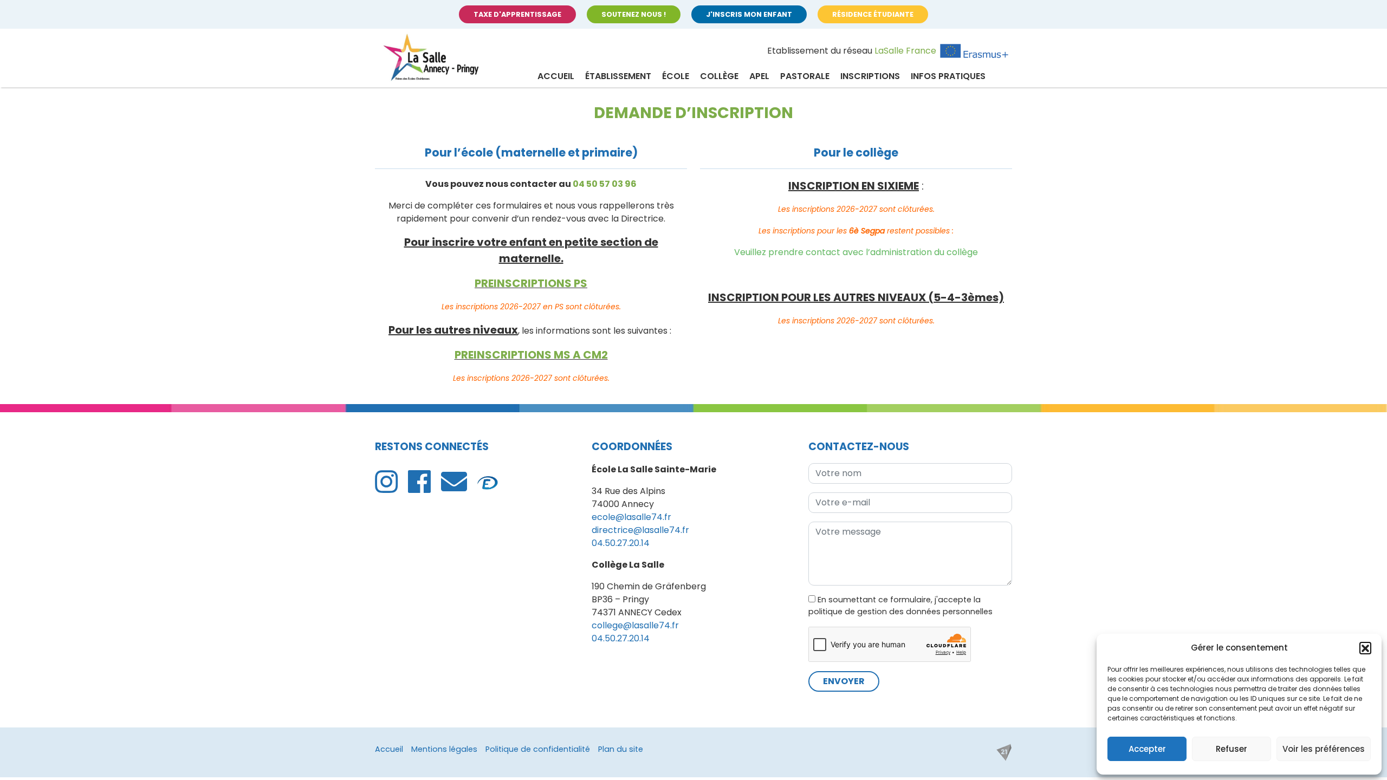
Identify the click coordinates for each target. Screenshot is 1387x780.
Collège (719, 76)
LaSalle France (905, 50)
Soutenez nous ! (633, 14)
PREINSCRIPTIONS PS (531, 283)
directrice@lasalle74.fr (640, 530)
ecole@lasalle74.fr (631, 517)
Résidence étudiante (872, 14)
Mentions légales (444, 749)
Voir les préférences (1323, 749)
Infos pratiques (948, 76)
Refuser (1231, 749)
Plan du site (620, 749)
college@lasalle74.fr (635, 625)
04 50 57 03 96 (605, 184)
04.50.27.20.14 (621, 543)
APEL (759, 76)
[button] (1365, 647)
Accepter (1147, 749)
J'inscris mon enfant (749, 14)
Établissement (618, 76)
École (675, 76)
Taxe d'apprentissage (517, 14)
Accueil (555, 76)
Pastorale (804, 76)
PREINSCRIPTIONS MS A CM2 (531, 354)
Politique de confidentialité (537, 749)
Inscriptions (870, 76)
